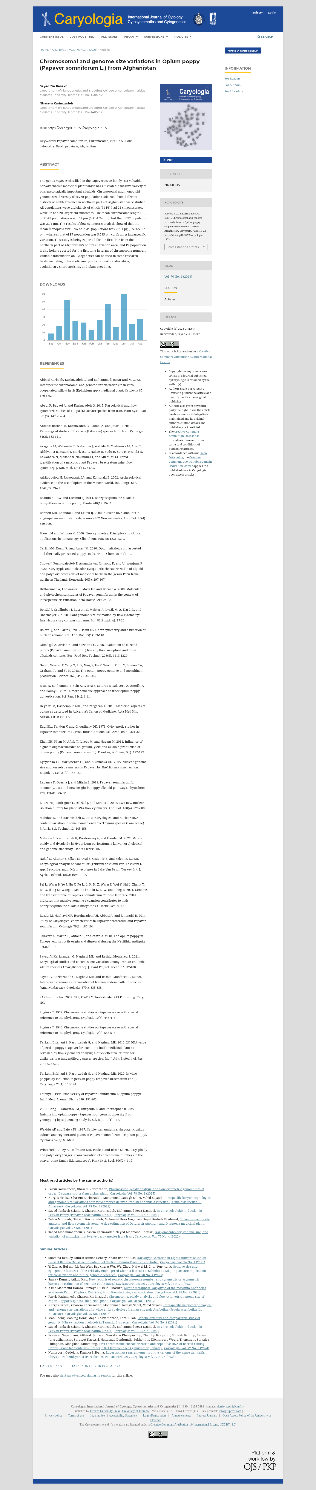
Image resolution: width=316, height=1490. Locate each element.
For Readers (233, 78)
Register (256, 12)
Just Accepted (82, 36)
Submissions (154, 36)
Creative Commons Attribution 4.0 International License (186, 356)
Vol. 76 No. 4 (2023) (83, 49)
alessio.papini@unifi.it (230, 1406)
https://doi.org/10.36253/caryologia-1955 (77, 128)
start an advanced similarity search (85, 1375)
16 (90, 1366)
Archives (59, 49)
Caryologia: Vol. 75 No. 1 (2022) (170, 1284)
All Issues (109, 36)
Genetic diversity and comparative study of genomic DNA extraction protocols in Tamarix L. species (124, 1320)
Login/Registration (155, 1415)
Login (272, 12)
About (129, 36)
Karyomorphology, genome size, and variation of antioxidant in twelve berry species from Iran (128, 1234)
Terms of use (76, 1415)
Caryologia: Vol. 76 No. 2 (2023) (177, 1292)
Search (266, 36)
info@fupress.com (230, 1411)
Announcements (182, 1415)
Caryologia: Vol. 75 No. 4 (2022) (87, 1206)
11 (69, 1366)
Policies (181, 36)
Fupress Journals (207, 1415)
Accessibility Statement (123, 1415)
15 (86, 1366)
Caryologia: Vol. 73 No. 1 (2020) (136, 1215)
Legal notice (98, 1415)
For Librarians (234, 91)
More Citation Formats (183, 247)
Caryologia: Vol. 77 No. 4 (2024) (153, 1357)
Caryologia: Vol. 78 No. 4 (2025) (140, 1275)
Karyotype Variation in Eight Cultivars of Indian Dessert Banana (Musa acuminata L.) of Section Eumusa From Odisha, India (127, 1260)
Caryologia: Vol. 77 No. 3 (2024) (70, 1228)
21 (112, 1366)
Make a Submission (243, 50)
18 (99, 1366)
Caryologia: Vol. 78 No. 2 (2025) (132, 1193)
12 (73, 1366)
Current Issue (52, 36)
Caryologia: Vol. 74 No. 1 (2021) (182, 1262)
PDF (169, 160)
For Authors (233, 85)
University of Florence (136, 1411)
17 (95, 1366)
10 (64, 1366)
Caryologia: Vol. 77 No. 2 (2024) (186, 1348)
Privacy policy (53, 1415)
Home (44, 49)
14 (82, 1366)
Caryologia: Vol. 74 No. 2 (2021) (154, 1322)
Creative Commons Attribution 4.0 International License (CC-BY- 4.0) (193, 1424)
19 (103, 1366)
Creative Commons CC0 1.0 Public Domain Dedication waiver (190, 461)
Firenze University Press (105, 1411)
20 (107, 1366)
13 (77, 1366)
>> (119, 1366)
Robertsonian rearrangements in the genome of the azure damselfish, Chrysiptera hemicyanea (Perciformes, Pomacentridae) (127, 1354)
